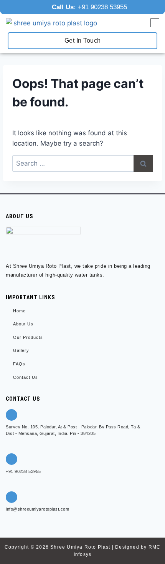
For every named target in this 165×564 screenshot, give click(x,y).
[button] (154, 23)
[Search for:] (82, 163)
